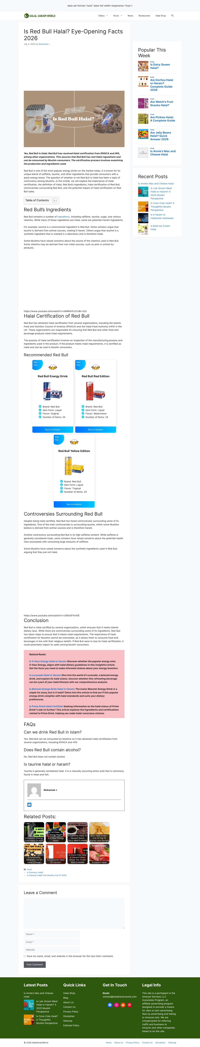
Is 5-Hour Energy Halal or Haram (47, 661)
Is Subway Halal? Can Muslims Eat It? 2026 (47, 875)
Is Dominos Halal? (35, 872)
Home (109, 1042)
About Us (68, 1002)
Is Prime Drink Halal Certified (45, 706)
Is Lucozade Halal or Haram (44, 675)
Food (29, 869)
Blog (65, 997)
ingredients (63, 216)
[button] (172, 16)
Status (102, 15)
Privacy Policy (70, 1011)
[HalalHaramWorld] (40, 16)
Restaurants (144, 15)
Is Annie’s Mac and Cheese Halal (156, 183)
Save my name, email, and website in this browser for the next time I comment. (70, 956)
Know (116, 15)
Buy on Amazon (52, 429)
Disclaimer (69, 1016)
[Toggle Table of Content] (53, 200)
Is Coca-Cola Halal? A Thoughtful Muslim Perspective (162, 206)
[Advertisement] (100, 9)
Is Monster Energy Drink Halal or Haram (51, 689)
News (130, 15)
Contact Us (69, 1007)
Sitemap (67, 1020)
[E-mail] (29, 805)
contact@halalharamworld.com (120, 996)
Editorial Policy (71, 1025)
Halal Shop (161, 15)
